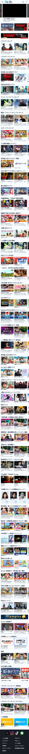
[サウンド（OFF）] (24, 15)
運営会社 (4, 750)
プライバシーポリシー (19, 745)
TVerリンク (17, 740)
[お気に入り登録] (7, 502)
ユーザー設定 (17, 743)
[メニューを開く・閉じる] (26, 2)
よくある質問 (5, 738)
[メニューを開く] (2, 2)
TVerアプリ (17, 738)
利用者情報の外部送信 (19, 748)
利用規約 (4, 745)
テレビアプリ (5, 740)
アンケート (4, 743)
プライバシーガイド (6, 748)
